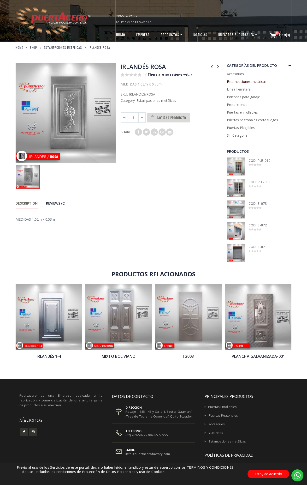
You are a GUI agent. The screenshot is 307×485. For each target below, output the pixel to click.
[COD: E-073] (236, 209)
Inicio (120, 34)
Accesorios (235, 74)
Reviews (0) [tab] (55, 203)
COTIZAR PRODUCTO (171, 117)
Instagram (33, 432)
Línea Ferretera (239, 89)
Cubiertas (216, 432)
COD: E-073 (257, 203)
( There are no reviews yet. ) (168, 74)
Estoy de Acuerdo (268, 474)
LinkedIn (154, 132)
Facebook (138, 132)
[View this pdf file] (19, 471)
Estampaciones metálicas (156, 100)
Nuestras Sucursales (236, 34)
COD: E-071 (257, 246)
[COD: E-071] (236, 253)
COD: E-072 (257, 225)
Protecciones (237, 104)
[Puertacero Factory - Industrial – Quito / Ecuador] (46, 21)
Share (126, 132)
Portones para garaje (243, 97)
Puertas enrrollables (242, 112)
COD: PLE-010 (259, 160)
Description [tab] (27, 203)
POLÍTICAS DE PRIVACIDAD (133, 22)
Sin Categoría (237, 135)
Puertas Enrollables (222, 407)
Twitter (146, 132)
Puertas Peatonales (223, 415)
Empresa (143, 34)
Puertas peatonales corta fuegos (252, 120)
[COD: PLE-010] (236, 167)
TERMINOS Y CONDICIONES (210, 467)
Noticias (200, 34)
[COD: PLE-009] (236, 188)
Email (169, 132)
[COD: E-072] (236, 231)
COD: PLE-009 (259, 182)
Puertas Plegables (241, 127)
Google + (162, 132)
